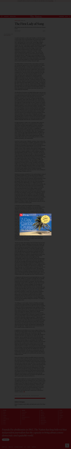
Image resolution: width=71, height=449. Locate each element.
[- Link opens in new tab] (35, 224)
